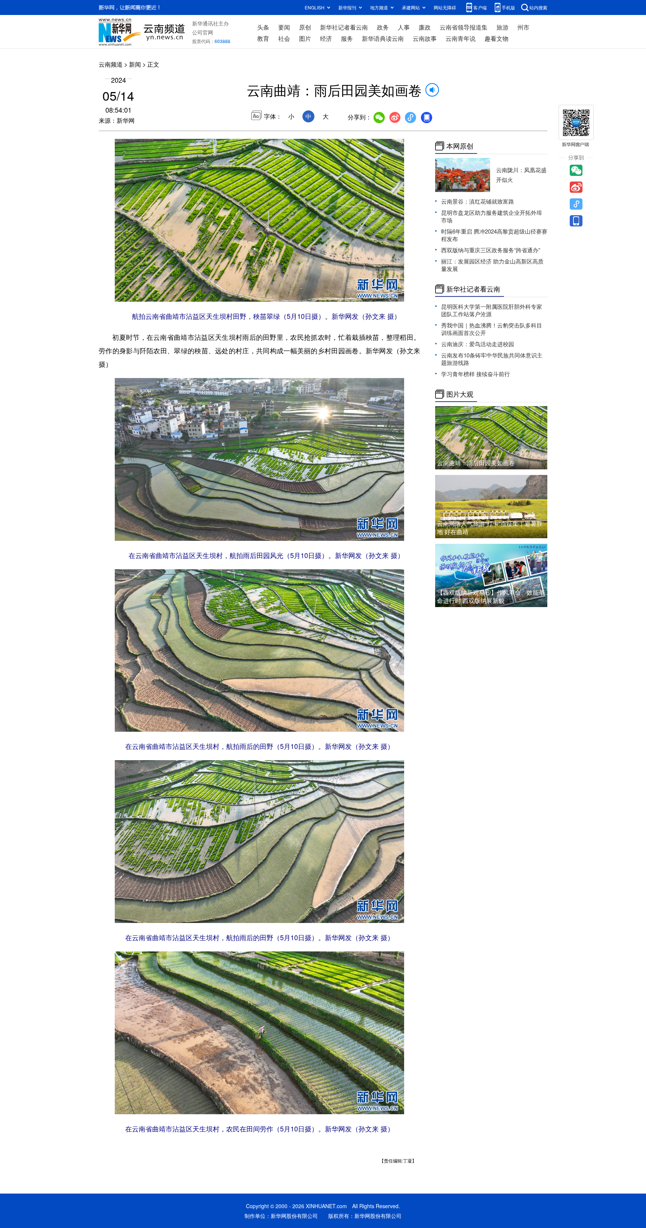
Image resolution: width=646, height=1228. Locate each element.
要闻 (284, 27)
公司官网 (202, 32)
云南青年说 (461, 38)
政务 (383, 27)
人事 (404, 27)
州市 (523, 27)
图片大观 (459, 394)
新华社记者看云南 (344, 27)
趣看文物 (496, 38)
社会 (284, 38)
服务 (347, 38)
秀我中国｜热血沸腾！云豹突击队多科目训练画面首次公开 (491, 328)
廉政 (425, 27)
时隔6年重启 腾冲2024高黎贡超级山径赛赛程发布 (494, 235)
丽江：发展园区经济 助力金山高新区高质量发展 (492, 264)
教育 (263, 38)
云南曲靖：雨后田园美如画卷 (476, 462)
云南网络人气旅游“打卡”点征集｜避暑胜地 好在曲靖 (489, 527)
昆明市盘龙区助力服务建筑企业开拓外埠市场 (491, 216)
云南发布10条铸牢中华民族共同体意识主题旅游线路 (491, 358)
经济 (326, 38)
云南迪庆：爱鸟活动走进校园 (477, 344)
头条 (263, 27)
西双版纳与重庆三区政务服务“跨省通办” (490, 250)
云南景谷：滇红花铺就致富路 (477, 201)
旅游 (502, 27)
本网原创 (459, 146)
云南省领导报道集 (463, 27)
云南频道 (111, 64)
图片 (305, 38)
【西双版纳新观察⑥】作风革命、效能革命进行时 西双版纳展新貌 (491, 596)
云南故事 (425, 38)
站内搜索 (538, 7)
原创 (305, 27)
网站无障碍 (445, 7)
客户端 (480, 7)
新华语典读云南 (383, 38)
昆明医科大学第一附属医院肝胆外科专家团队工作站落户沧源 (491, 310)
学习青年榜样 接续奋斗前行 (475, 374)
